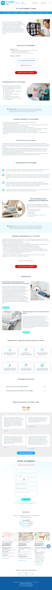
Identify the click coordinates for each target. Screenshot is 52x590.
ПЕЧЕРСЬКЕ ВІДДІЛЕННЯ (22, 544)
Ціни (22, 2)
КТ (19, 2)
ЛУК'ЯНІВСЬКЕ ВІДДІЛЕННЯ (6, 544)
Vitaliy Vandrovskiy (31, 448)
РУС (50, 3)
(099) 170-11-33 (23, 523)
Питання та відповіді (39, 12)
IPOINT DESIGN (29, 585)
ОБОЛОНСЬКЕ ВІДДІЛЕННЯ (39, 544)
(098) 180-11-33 (23, 521)
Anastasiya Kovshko (31, 426)
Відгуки (47, 12)
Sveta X (5, 447)
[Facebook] (26, 574)
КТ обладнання (30, 12)
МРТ (16, 2)
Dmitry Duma (6, 430)
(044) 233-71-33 (26, 526)
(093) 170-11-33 (24, 525)
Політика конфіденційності (26, 583)
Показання (9, 12)
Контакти (24, 3)
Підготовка (15, 12)
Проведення (22, 12)
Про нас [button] (18, 3)
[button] (6, 307)
